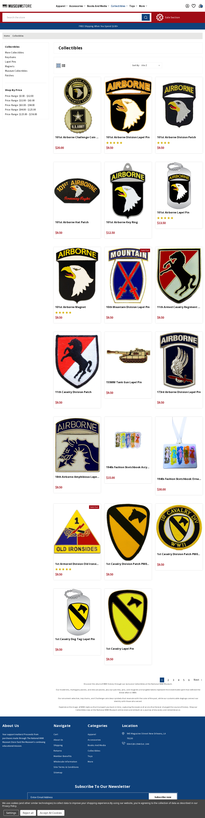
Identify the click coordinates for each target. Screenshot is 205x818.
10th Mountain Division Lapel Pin (128, 307)
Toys (132, 6)
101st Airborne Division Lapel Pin (128, 137)
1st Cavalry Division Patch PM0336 (179, 554)
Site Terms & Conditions (66, 767)
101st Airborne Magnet (70, 307)
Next (197, 679)
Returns (58, 750)
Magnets (9, 66)
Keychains (10, 57)
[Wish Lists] (193, 6)
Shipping (58, 745)
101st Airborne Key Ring (122, 222)
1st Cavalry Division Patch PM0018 (128, 564)
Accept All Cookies (51, 813)
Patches (9, 75)
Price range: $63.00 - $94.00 (20, 105)
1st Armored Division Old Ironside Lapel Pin (77, 564)
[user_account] (186, 6)
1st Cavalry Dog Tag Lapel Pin (75, 639)
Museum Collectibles (16, 70)
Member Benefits (63, 756)
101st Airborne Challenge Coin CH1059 (77, 137)
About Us (58, 739)
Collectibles (118, 6)
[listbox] (151, 65)
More (142, 6)
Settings (11, 813)
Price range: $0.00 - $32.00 (19, 95)
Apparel (60, 6)
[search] (146, 17)
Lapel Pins (10, 61)
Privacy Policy (9, 805)
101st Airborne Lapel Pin (173, 212)
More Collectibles (14, 52)
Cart (56, 734)
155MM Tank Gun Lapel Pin (124, 382)
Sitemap (58, 772)
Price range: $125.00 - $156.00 (21, 114)
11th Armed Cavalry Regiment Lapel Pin (179, 307)
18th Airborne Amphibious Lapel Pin (77, 477)
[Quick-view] (77, 100)
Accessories (76, 6)
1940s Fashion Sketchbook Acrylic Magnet (128, 467)
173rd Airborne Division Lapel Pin (179, 392)
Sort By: (136, 65)
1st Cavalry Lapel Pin (120, 648)
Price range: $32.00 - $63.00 (20, 100)
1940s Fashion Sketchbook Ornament (179, 479)
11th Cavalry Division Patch (73, 392)
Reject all (28, 813)
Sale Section (172, 17)
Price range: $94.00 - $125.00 (20, 109)
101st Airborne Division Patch (176, 137)
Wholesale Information (65, 761)
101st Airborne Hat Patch (72, 222)
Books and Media (97, 6)
